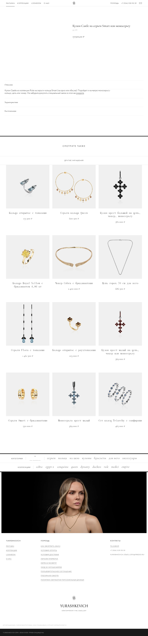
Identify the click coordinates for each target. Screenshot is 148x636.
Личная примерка (49, 559)
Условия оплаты (49, 550)
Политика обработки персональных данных (62, 580)
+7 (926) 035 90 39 (117, 550)
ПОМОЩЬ (45, 541)
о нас (9, 559)
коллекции (11, 550)
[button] (104, 46)
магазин (10, 546)
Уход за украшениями (51, 567)
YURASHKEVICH (13, 541)
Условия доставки (50, 555)
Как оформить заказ (50, 546)
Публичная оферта (50, 576)
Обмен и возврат (49, 563)
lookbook (11, 555)
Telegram (114, 546)
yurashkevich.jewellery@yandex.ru (127, 555)
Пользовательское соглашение (56, 571)
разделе (80, 93)
